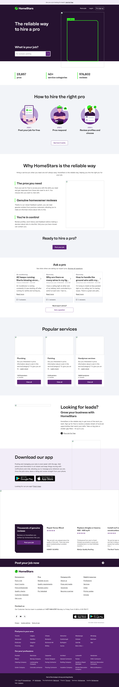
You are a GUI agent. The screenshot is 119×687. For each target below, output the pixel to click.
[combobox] (33, 53)
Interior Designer (50, 659)
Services (86, 584)
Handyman (93, 655)
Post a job (83, 8)
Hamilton (32, 639)
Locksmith (78, 655)
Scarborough (64, 639)
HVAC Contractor (95, 659)
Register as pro (43, 581)
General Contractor (66, 659)
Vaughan (32, 642)
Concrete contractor (36, 667)
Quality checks (20, 591)
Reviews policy (43, 588)
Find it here (37, 486)
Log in (91, 8)
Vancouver (18, 639)
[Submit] (48, 54)
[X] (24, 616)
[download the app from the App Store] (80, 616)
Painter (77, 659)
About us (64, 581)
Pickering (18, 646)
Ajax (91, 642)
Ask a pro (18, 598)
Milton (32, 646)
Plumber (17, 655)
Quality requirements (45, 584)
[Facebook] (16, 616)
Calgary (32, 636)
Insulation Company (66, 667)
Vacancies (64, 588)
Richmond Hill (49, 642)
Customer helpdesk (22, 595)
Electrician (33, 655)
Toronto (17, 636)
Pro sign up (99, 8)
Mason (17, 659)
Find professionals (21, 588)
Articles (86, 595)
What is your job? (26, 47)
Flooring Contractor (51, 667)
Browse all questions (75, 268)
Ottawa (47, 636)
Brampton (48, 639)
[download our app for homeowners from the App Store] (45, 478)
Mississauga (79, 636)
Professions (87, 581)
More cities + (79, 646)
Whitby (47, 646)
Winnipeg (93, 636)
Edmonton (63, 636)
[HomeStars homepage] (26, 8)
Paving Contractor (50, 662)
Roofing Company (65, 662)
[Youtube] (20, 616)
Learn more (24, 369)
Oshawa (77, 639)
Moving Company (35, 659)
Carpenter (48, 655)
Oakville (77, 642)
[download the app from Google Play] (96, 616)
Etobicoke (18, 642)
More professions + (96, 667)
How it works (19, 584)
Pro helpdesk (42, 591)
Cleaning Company (20, 662)
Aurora (62, 646)
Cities (85, 588)
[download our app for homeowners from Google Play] (24, 478)
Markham (93, 639)
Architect (63, 655)
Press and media (66, 584)
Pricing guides (88, 591)
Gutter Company (20, 667)
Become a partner (67, 591)
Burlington (63, 642)
